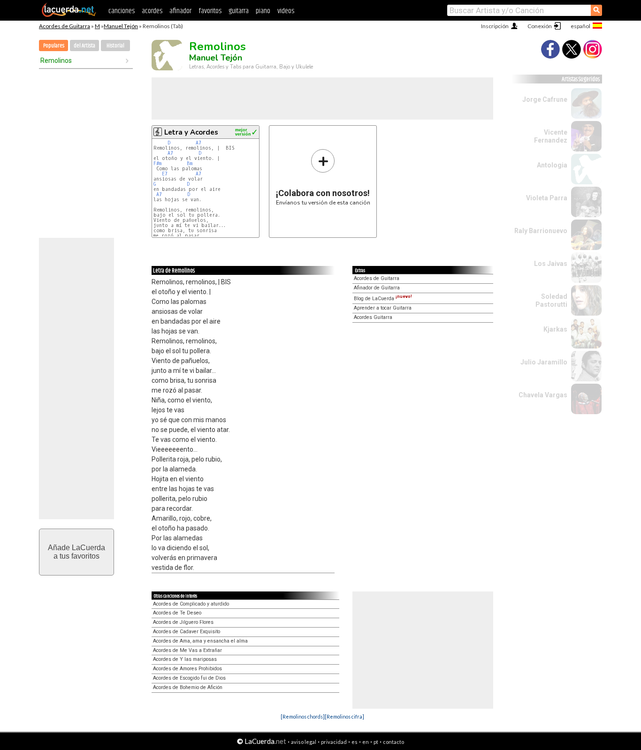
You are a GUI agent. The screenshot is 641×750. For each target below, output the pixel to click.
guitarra (239, 11)
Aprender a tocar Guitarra (383, 308)
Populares (53, 45)
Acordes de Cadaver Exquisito (186, 632)
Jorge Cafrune (544, 99)
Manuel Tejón (121, 26)
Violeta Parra (546, 198)
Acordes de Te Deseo (177, 613)
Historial (115, 45)
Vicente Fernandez (550, 136)
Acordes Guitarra (373, 317)
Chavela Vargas (543, 395)
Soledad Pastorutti (551, 300)
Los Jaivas (550, 263)
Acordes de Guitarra (64, 26)
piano (263, 11)
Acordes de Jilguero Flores (183, 622)
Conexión (539, 26)
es (354, 742)
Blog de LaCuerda (383, 298)
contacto (393, 742)
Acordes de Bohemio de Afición (187, 687)
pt (376, 742)
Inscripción (495, 26)
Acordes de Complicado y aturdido (191, 604)
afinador (180, 11)
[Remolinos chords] (303, 716)
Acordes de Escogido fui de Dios (189, 678)
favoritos (209, 11)
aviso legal (303, 742)
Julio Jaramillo (543, 362)
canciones (121, 11)
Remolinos (56, 60)
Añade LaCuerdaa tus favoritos (76, 552)
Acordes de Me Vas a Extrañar (187, 650)
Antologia (552, 165)
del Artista (84, 45)
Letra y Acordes (191, 132)
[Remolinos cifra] (344, 716)
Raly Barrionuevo (540, 231)
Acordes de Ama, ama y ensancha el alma (200, 641)
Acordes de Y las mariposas (185, 659)
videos (285, 11)
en (365, 742)
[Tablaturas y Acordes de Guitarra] (69, 15)
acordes (152, 11)
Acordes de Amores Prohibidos (187, 669)
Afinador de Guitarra (377, 288)
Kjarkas (555, 329)
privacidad (334, 742)
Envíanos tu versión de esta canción (323, 177)
